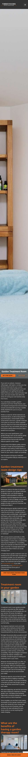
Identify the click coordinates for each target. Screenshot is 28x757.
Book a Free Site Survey (14, 755)
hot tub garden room (8, 563)
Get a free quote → (8, 375)
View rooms (21, 375)
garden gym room (17, 565)
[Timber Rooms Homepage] (9, 4)
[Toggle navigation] (25, 4)
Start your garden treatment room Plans (14, 573)
